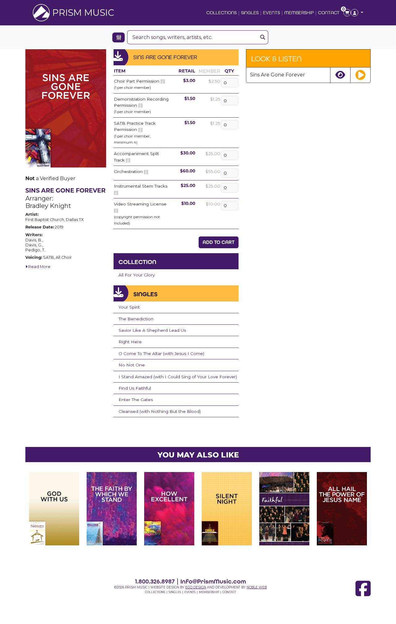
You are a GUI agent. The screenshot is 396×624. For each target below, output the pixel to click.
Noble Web (257, 587)
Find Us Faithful (134, 388)
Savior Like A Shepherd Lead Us (152, 330)
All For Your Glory (136, 274)
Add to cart (219, 242)
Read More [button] (38, 266)
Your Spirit (129, 307)
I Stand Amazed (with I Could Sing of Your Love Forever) (177, 376)
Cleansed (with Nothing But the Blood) (159, 411)
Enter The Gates (135, 399)
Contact (329, 12)
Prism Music (83, 12)
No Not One (131, 364)
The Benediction (135, 318)
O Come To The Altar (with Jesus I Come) (161, 353)
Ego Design (195, 587)
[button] (357, 12)
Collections (221, 12)
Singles (250, 12)
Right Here (130, 341)
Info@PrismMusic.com (213, 581)
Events (271, 12)
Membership (299, 12)
